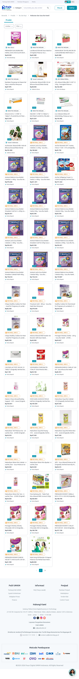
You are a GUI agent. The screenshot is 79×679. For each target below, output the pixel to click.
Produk (9, 20)
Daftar (71, 8)
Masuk (59, 8)
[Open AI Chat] (72, 672)
